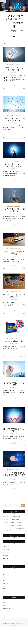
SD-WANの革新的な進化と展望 (14, 384)
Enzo (4, 88)
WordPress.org (6, 611)
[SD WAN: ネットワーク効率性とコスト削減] (14, 54)
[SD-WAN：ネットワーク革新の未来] (14, 281)
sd (9, 64)
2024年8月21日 (13, 123)
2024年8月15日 (13, 213)
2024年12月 (6, 546)
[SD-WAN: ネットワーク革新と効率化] (14, 195)
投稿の (5, 605)
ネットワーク (17, 64)
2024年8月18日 (13, 168)
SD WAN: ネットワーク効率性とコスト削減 (14, 68)
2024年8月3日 (13, 387)
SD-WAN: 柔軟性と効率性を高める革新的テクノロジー (14, 474)
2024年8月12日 (13, 256)
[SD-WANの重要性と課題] (14, 326)
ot (3, 574)
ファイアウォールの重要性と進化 (11, 519)
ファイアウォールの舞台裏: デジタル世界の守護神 (14, 21)
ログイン (5, 602)
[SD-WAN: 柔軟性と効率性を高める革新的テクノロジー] (14, 459)
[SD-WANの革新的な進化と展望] (14, 369)
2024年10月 (6, 552)
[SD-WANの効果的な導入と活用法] (14, 415)
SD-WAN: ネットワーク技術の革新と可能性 (14, 165)
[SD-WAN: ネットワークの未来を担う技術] (14, 104)
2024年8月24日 (13, 72)
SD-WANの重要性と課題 (14, 341)
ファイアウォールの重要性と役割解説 (12, 525)
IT (7, 64)
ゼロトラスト (6, 583)
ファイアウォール (7, 586)
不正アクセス (6, 589)
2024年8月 (5, 558)
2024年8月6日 (13, 343)
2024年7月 (5, 561)
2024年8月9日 (13, 299)
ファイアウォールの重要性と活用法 (11, 516)
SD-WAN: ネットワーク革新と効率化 (14, 210)
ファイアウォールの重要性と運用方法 (12, 522)
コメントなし (22, 88)
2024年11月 (6, 549)
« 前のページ (6, 497)
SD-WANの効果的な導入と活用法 (14, 430)
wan (11, 64)
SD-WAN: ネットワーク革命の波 (14, 252)
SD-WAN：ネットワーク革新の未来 (14, 295)
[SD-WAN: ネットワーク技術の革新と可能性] (14, 150)
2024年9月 (5, 555)
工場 (4, 591)
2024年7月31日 (13, 433)
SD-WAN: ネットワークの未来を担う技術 (14, 119)
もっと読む (14, 85)
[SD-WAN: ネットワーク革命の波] (14, 239)
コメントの (7, 608)
